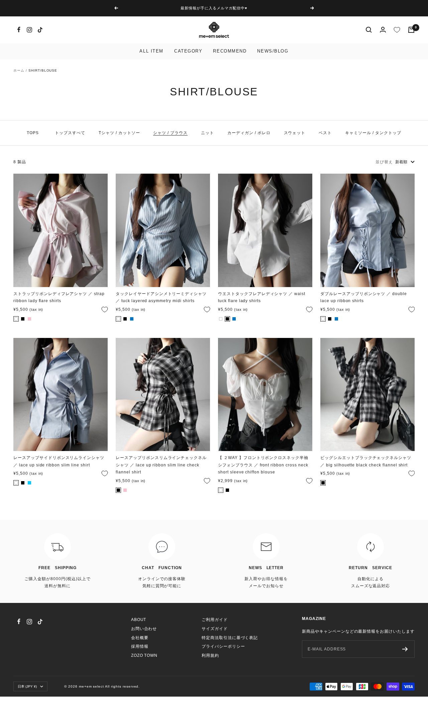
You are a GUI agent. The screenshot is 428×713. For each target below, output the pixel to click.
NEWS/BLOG (272, 51)
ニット (207, 132)
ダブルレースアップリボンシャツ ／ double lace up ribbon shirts (363, 297)
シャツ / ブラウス (170, 132)
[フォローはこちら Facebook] (18, 29)
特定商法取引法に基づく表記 (230, 637)
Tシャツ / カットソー (119, 132)
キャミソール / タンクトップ (373, 132)
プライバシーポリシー (223, 646)
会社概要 (139, 637)
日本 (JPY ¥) (27, 686)
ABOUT (138, 619)
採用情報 (139, 646)
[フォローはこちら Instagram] (29, 29)
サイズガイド (215, 628)
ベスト (325, 132)
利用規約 (210, 655)
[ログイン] (383, 29)
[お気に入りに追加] (103, 309)
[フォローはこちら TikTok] (40, 29)
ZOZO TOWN (144, 655)
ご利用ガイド (215, 619)
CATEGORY (188, 51)
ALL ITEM (151, 51)
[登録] (405, 649)
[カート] (411, 30)
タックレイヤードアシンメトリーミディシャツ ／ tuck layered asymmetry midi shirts (161, 297)
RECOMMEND (229, 51)
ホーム (18, 70)
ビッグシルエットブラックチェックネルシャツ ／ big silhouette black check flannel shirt (365, 461)
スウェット (295, 132)
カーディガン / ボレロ (249, 132)
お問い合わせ (144, 628)
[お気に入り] (397, 30)
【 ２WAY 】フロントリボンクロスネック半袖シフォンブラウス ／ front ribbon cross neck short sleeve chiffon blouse (263, 464)
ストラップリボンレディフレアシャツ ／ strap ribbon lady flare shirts (59, 297)
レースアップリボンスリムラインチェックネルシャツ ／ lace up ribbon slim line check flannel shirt (161, 464)
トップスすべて (70, 132)
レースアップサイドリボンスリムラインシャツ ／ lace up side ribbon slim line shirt (58, 461)
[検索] (369, 30)
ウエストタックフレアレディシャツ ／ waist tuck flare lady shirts (261, 297)
